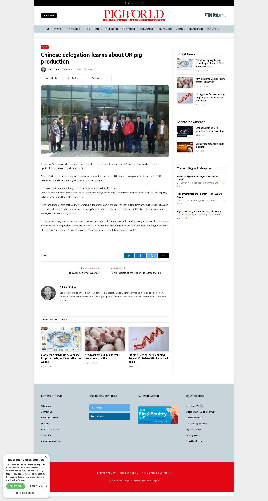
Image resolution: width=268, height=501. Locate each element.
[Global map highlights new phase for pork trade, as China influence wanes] (61, 339)
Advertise (46, 406)
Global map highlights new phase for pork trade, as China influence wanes (61, 358)
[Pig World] (134, 15)
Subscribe (49, 15)
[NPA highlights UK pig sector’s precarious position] (105, 339)
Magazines (146, 29)
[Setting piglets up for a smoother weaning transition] (185, 131)
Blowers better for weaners (84, 272)
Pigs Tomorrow (193, 429)
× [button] (46, 457)
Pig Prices (128, 29)
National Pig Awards (196, 424)
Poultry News (192, 435)
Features (74, 29)
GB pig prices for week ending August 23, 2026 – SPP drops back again (149, 358)
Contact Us (46, 412)
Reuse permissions (50, 441)
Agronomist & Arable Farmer (200, 412)
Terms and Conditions (156, 473)
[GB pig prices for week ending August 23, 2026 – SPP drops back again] (149, 339)
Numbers (112, 29)
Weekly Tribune (194, 441)
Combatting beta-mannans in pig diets (210, 145)
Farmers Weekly (194, 406)
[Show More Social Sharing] (109, 78)
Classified (196, 29)
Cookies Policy (129, 473)
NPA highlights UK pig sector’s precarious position (103, 356)
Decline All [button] (36, 486)
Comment (93, 29)
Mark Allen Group (143, 481)
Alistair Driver (59, 69)
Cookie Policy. (17, 480)
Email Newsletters (50, 429)
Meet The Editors (49, 418)
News (57, 29)
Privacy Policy (106, 473)
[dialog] (26, 476)
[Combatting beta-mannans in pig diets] (185, 147)
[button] (26, 493)
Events (211, 29)
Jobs (179, 29)
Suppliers (165, 29)
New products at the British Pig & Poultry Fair (136, 272)
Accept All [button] (16, 486)
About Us (45, 424)
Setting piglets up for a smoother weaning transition (210, 129)
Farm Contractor (194, 418)
